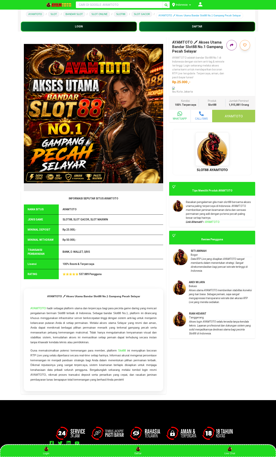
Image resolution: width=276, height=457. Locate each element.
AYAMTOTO (35, 14)
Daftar (138, 453)
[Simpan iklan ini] (245, 45)
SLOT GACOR (142, 14)
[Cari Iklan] (166, 5)
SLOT (54, 14)
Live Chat (229, 453)
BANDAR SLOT (74, 14)
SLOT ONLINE (99, 14)
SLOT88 (120, 14)
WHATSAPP (180, 118)
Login (46, 453)
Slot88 (122, 350)
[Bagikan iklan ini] (231, 45)
